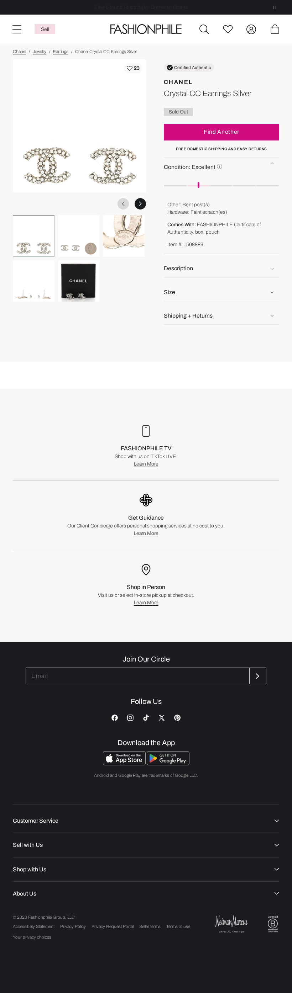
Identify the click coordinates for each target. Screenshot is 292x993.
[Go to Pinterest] (177, 718)
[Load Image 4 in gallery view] (33, 281)
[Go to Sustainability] (273, 924)
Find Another (221, 132)
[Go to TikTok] (146, 718)
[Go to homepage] (146, 29)
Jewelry (39, 51)
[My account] (251, 29)
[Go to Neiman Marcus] (231, 923)
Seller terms (150, 926)
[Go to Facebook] (114, 718)
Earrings (60, 51)
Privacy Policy (73, 926)
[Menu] (16, 29)
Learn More (146, 464)
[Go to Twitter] (162, 718)
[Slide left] (123, 203)
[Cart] (275, 29)
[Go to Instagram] (130, 718)
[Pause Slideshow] (275, 7)
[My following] (228, 29)
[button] (204, 29)
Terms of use (178, 926)
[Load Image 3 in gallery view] (124, 236)
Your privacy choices (32, 937)
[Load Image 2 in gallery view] (79, 236)
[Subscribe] (257, 676)
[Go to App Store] (125, 763)
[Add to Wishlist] (133, 68)
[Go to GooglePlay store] (168, 763)
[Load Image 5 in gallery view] (79, 281)
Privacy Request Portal (113, 926)
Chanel (19, 51)
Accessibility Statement (33, 926)
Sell (45, 29)
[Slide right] (140, 203)
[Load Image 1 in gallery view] (33, 236)
